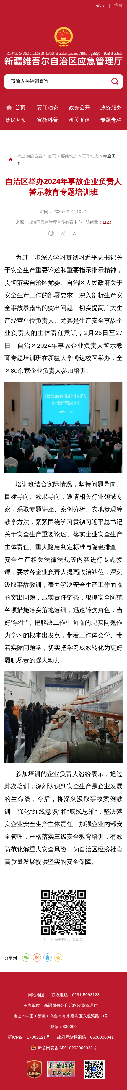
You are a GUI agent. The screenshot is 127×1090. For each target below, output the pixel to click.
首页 (20, 108)
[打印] (51, 233)
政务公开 (79, 108)
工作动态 (90, 156)
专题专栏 (111, 120)
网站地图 (36, 994)
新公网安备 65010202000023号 (67, 1047)
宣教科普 (47, 120)
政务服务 (111, 108)
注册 (118, 5)
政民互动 (16, 120)
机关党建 (79, 120)
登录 (100, 5)
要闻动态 (47, 108)
